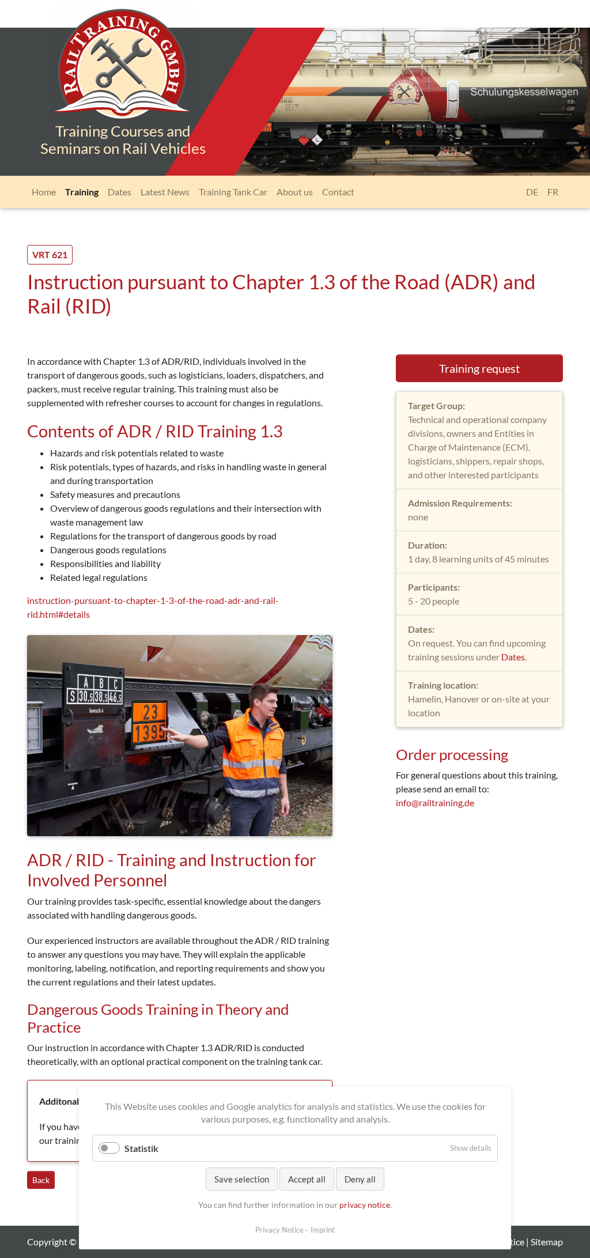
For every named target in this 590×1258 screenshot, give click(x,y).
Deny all (360, 1179)
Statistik (141, 1148)
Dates (513, 656)
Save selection (241, 1179)
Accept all (307, 1179)
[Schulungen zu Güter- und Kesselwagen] (123, 73)
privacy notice (364, 1205)
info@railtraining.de (435, 802)
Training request (479, 368)
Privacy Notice (279, 1229)
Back (41, 1180)
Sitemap (547, 1241)
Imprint (323, 1229)
